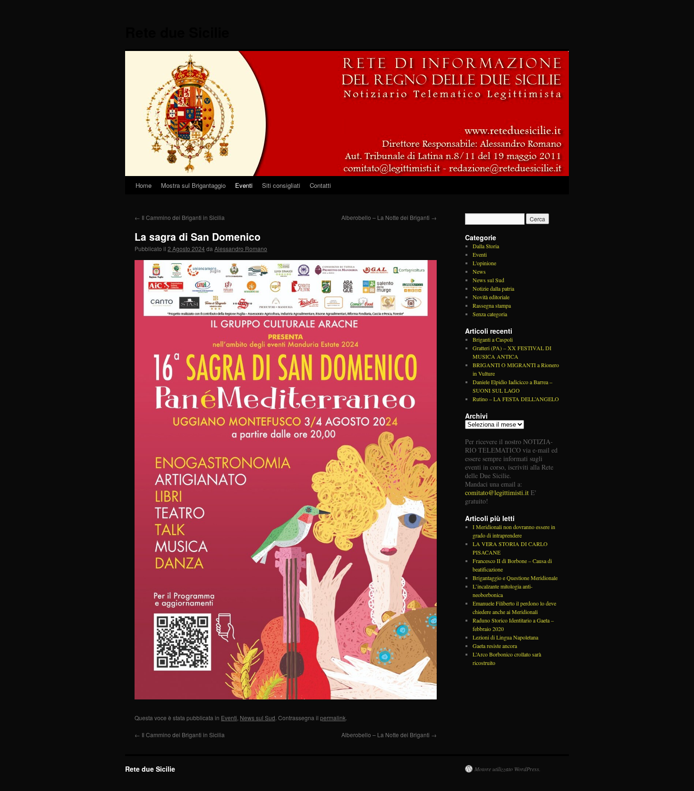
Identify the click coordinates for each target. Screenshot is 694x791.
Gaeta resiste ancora (495, 645)
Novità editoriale (491, 297)
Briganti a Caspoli (493, 339)
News (479, 271)
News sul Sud (257, 718)
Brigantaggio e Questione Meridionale (515, 577)
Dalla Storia (486, 246)
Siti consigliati (281, 185)
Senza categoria (490, 314)
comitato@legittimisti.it (497, 492)
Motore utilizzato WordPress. (507, 769)
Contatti (320, 185)
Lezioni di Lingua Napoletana (505, 637)
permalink (333, 718)
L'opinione (484, 263)
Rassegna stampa (492, 305)
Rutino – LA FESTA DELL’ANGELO (516, 399)
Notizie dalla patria (493, 288)
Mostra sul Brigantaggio (193, 185)
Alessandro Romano (240, 248)
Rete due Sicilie (177, 32)
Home (143, 185)
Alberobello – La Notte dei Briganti (389, 217)
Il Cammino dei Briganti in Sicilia (180, 217)
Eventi (244, 185)
